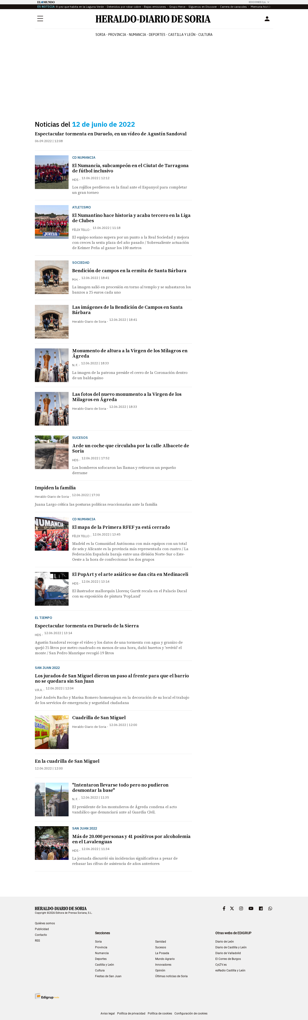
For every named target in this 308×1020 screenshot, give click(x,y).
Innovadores (163, 964)
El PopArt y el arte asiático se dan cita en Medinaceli (130, 575)
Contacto (41, 935)
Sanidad (160, 941)
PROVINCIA (117, 34)
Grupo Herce (177, 6)
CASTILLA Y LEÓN (181, 34)
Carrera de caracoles (233, 6)
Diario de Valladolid (228, 953)
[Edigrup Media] (47, 996)
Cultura (100, 970)
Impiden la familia (55, 488)
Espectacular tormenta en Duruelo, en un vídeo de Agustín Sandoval (110, 134)
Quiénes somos (45, 923)
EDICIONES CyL (257, 2)
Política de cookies (160, 1013)
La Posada (162, 953)
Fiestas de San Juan (108, 976)
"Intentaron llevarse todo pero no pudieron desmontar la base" (120, 787)
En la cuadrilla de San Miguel (67, 761)
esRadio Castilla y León (230, 970)
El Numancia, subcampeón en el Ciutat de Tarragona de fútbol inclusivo (130, 168)
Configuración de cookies (190, 1013)
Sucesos (160, 947)
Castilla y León (104, 964)
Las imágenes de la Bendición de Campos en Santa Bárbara (127, 310)
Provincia (101, 947)
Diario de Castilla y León (231, 947)
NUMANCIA (137, 34)
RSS (37, 940)
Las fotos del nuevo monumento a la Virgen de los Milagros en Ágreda (126, 397)
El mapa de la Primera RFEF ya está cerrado (121, 527)
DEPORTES (157, 34)
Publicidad (42, 929)
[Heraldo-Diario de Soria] (153, 19)
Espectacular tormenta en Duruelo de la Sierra (87, 626)
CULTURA (205, 34)
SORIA (100, 34)
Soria (98, 941)
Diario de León (224, 941)
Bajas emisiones (155, 6)
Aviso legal (108, 1013)
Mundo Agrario (165, 959)
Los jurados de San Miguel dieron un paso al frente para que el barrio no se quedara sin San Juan (112, 678)
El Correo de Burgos (228, 959)
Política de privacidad (131, 1013)
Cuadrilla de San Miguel (99, 718)
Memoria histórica (262, 6)
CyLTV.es (221, 964)
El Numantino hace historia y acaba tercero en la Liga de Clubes (131, 218)
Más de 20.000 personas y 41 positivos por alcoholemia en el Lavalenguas (131, 839)
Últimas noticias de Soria (171, 976)
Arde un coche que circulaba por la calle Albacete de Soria (130, 448)
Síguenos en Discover (202, 6)
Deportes (101, 959)
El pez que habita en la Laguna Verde (80, 6)
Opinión (160, 970)
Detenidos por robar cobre (124, 6)
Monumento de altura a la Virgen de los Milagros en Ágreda (129, 353)
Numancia (102, 953)
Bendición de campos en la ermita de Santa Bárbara (129, 271)
